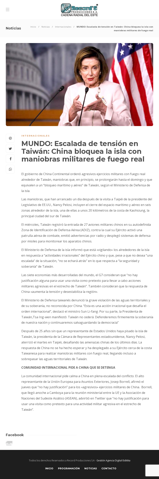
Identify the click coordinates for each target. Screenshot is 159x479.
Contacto (108, 468)
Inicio (33, 26)
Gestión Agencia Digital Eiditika (113, 460)
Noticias (45, 26)
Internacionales (63, 26)
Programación (69, 468)
